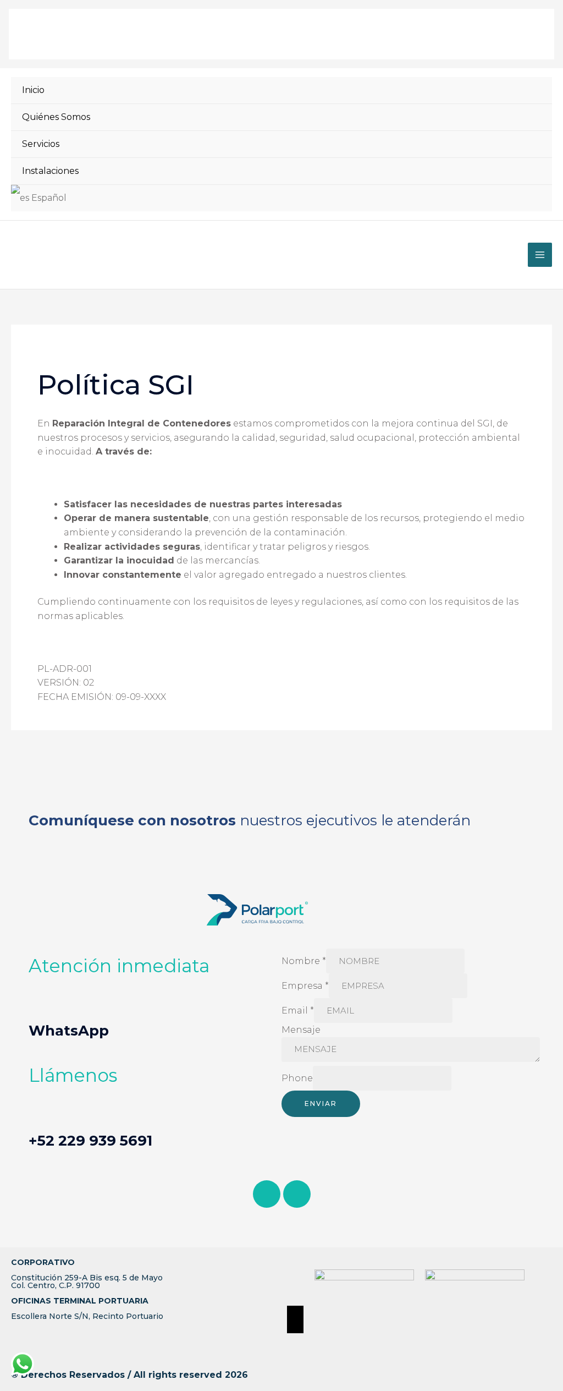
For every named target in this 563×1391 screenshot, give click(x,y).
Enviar (321, 1103)
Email (298, 1010)
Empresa (305, 986)
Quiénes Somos (56, 117)
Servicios (40, 144)
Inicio (33, 90)
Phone (297, 1078)
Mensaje (301, 1030)
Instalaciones (50, 171)
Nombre (304, 961)
